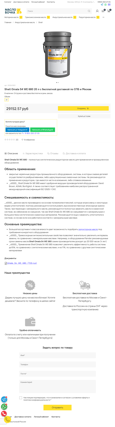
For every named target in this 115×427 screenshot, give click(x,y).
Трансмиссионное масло (35, 17)
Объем (7, 97)
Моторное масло (11, 17)
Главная (7, 22)
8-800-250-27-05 (32, 133)
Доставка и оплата (21, 2)
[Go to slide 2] (58, 82)
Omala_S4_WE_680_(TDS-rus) (22, 263)
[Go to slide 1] (56, 82)
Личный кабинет (38, 2)
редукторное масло (88, 229)
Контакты (51, 2)
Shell (40, 22)
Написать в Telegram (16, 130)
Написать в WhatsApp (41, 130)
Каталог (7, 2)
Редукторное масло (87, 17)
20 (7, 100)
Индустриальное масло (62, 17)
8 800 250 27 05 (104, 2)
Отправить (57, 407)
